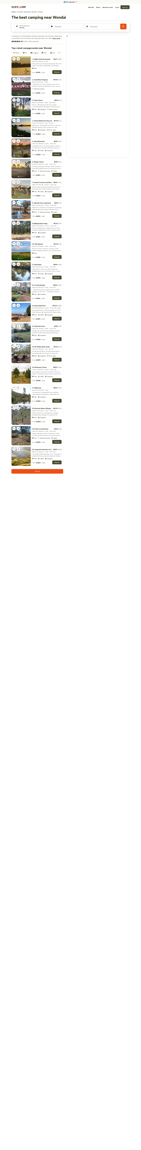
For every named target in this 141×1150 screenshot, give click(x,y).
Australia (19, 12)
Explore (13, 12)
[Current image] (18, 73)
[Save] (14, 59)
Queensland (27, 12)
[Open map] (98, 96)
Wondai (34, 12)
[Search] (123, 26)
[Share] (18, 59)
